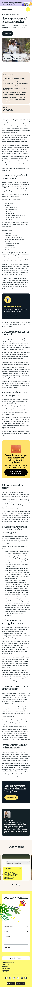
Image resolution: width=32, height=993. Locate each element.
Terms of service (6, 964)
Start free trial (11, 797)
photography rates (24, 157)
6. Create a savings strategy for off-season (14, 92)
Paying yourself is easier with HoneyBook (14, 97)
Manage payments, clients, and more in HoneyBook (14, 100)
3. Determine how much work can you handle (15, 83)
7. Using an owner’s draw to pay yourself (14, 95)
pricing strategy (6, 770)
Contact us (5, 972)
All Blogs (6, 14)
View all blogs (16, 885)
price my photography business (16, 142)
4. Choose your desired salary (11, 86)
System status (5, 970)
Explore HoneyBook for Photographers (16, 472)
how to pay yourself (12, 168)
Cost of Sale (13, 349)
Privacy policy (5, 966)
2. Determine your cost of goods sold (13, 81)
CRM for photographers (13, 766)
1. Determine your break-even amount (13, 78)
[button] (28, 9)
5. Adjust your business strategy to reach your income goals (15, 89)
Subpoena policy (6, 968)
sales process (16, 562)
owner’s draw (10, 695)
